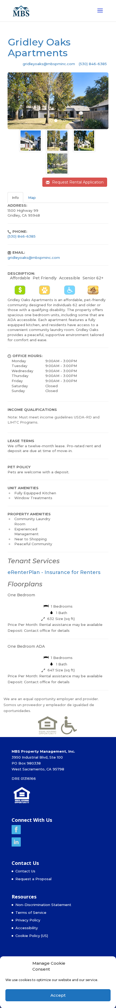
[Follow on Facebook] (16, 833)
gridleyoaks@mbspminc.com (49, 64)
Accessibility (26, 928)
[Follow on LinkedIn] (16, 845)
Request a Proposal (33, 879)
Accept (58, 995)
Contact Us (25, 871)
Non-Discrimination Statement (43, 905)
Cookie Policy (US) (31, 935)
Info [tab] (15, 197)
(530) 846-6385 (93, 64)
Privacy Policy (27, 920)
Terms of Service (30, 912)
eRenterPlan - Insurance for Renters (54, 572)
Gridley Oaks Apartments (39, 47)
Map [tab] (32, 197)
